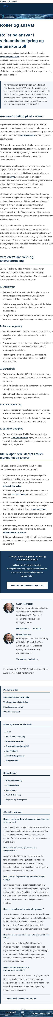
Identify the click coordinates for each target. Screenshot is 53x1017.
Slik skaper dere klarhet (13, 707)
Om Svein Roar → (23, 628)
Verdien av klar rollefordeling (15, 702)
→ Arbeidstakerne (10, 761)
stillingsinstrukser (19, 437)
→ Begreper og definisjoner (15, 800)
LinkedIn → (38, 628)
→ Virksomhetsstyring (12, 781)
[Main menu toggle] (6, 6)
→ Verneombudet (10, 751)
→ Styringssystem (11, 785)
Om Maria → (21, 659)
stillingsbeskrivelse (12, 486)
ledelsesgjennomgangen (14, 532)
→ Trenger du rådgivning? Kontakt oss (19, 998)
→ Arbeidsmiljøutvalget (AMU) (16, 746)
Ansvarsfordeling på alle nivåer (16, 697)
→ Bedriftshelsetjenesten (13, 756)
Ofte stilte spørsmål (11, 712)
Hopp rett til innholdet (9, 2)
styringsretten (39, 509)
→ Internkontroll (10, 790)
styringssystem (27, 135)
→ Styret (7, 732)
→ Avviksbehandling (12, 795)
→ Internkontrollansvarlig (14, 737)
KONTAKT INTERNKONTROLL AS (27, 585)
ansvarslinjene (19, 494)
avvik (12, 177)
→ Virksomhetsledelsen (13, 741)
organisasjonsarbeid (9, 57)
